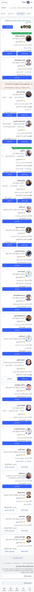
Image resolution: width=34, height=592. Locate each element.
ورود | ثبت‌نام (4, 2)
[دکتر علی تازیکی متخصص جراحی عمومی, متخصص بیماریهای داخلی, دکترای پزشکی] (29, 209)
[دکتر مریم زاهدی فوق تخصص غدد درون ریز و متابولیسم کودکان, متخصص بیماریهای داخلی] (29, 476)
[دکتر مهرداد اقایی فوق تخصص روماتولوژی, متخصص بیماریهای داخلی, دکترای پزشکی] (29, 452)
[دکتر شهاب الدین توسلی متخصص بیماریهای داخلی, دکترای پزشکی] (29, 539)
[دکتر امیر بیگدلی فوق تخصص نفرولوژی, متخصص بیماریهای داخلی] (29, 338)
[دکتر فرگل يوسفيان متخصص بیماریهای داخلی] (29, 183)
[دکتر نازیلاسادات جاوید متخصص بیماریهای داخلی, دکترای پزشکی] (29, 230)
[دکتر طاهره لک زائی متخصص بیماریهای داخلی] (29, 408)
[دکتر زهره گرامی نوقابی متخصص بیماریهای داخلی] (29, 38)
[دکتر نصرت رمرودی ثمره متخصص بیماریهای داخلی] (29, 62)
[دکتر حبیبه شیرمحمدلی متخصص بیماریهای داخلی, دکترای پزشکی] (29, 253)
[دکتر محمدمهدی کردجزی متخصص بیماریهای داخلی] (29, 318)
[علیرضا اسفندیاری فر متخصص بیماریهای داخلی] (29, 431)
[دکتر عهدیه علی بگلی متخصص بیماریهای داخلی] (29, 94)
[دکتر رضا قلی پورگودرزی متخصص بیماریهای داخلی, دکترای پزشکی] (29, 387)
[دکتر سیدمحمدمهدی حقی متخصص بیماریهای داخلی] (29, 298)
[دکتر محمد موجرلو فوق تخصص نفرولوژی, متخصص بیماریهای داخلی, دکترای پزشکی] (29, 495)
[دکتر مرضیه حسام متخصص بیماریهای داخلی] (29, 274)
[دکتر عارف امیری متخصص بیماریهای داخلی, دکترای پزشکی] (29, 519)
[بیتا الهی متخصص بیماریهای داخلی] (29, 153)
